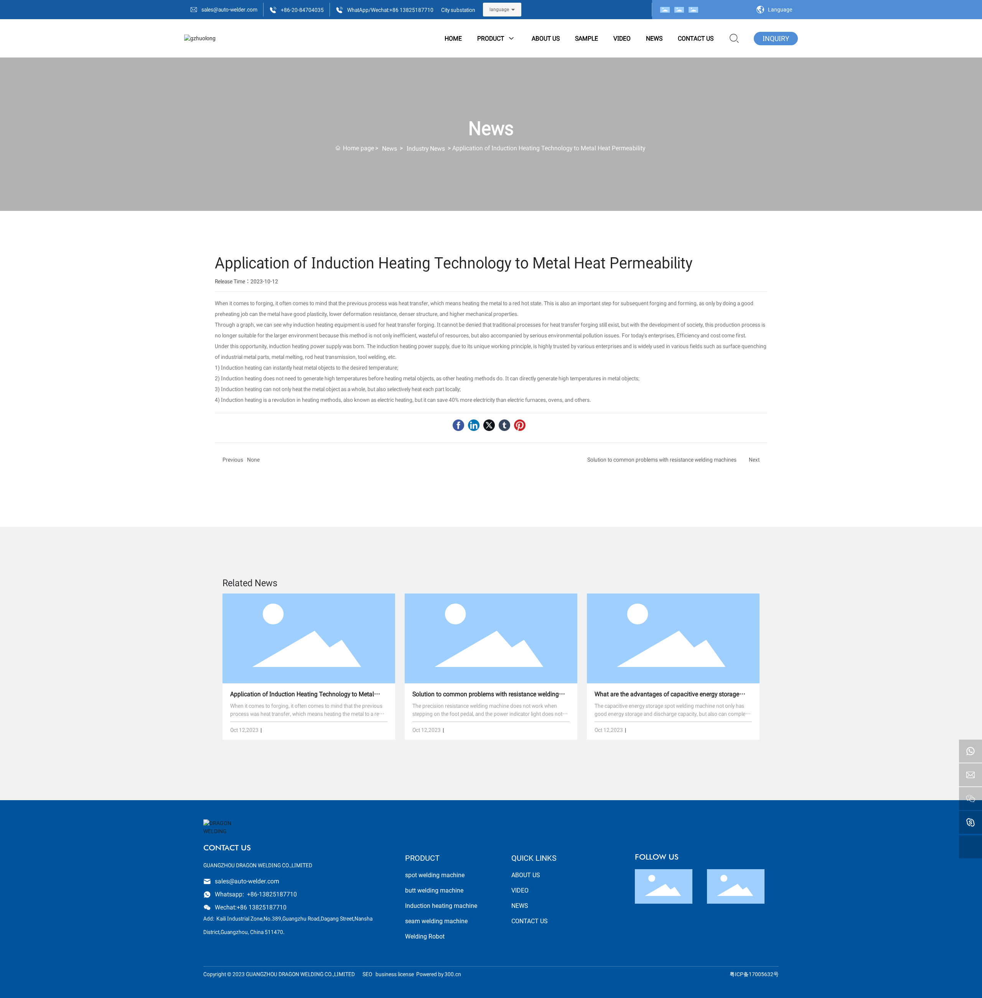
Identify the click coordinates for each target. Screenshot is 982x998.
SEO (369, 974)
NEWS (519, 905)
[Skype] (970, 822)
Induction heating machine (441, 905)
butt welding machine (434, 890)
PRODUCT (422, 858)
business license (395, 974)
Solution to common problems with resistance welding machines (661, 459)
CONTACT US (529, 921)
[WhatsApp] (970, 751)
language (499, 9)
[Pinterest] (520, 425)
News (389, 148)
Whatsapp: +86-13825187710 (256, 894)
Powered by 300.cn (438, 974)
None (253, 459)
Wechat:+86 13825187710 (251, 907)
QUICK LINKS (534, 858)
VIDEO (520, 890)
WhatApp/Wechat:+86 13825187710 (390, 9)
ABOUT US (525, 875)
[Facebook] (458, 425)
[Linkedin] (473, 425)
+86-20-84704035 (302, 9)
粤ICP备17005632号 (754, 974)
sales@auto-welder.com (229, 9)
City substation (458, 9)
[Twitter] (489, 425)
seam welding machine (436, 921)
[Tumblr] (504, 425)
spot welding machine (435, 875)
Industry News (426, 148)
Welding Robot (425, 936)
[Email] (970, 774)
